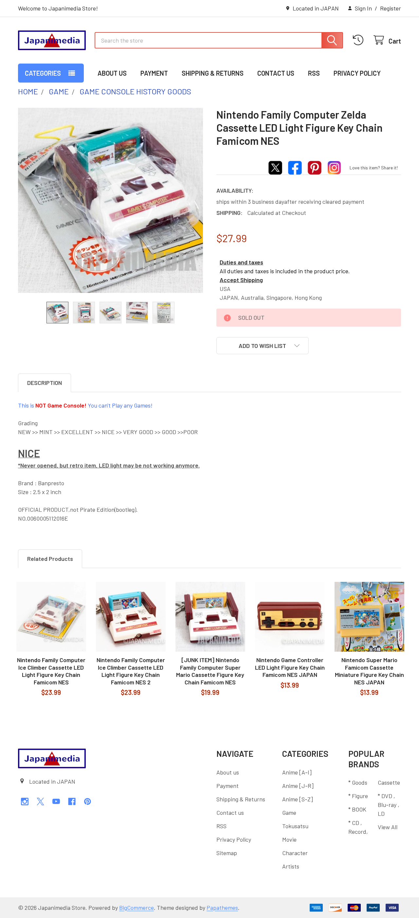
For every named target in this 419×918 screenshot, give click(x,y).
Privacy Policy (357, 73)
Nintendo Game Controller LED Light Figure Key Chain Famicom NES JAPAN (290, 667)
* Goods (357, 782)
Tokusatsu (295, 826)
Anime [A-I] (297, 772)
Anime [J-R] (298, 785)
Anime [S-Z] (297, 799)
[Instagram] (24, 801)
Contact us (275, 73)
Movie (289, 839)
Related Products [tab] (50, 558)
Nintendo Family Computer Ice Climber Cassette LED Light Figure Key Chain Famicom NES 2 (131, 671)
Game (289, 812)
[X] (40, 801)
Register (390, 8)
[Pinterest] (87, 801)
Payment (154, 73)
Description (44, 382)
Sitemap (226, 852)
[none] (110, 200)
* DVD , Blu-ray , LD (388, 804)
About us (112, 73)
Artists (290, 866)
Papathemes (222, 907)
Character (295, 852)
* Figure (358, 795)
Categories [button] (43, 73)
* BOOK (357, 809)
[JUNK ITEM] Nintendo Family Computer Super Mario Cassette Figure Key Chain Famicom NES (210, 671)
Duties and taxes (241, 262)
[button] (262, 345)
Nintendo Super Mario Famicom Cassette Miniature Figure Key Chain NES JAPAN (369, 671)
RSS (314, 73)
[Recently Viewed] (360, 40)
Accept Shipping (241, 279)
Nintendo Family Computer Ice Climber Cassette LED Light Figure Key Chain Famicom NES (51, 671)
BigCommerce (136, 907)
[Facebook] (72, 801)
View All (387, 827)
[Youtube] (56, 801)
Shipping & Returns (213, 73)
